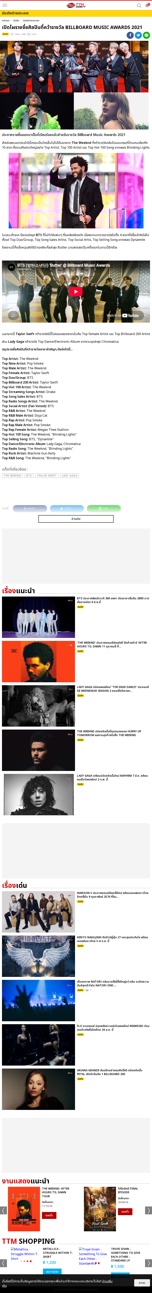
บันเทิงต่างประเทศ (31, 20)
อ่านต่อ (76, 519)
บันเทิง (16, 20)
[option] (38, 1209)
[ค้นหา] (139, 5)
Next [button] (148, 1210)
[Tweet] (138, 35)
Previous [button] (3, 1210)
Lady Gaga (69, 476)
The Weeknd (12, 476)
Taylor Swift (47, 476)
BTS (29, 476)
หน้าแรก (6, 20)
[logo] (76, 5)
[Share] (130, 35)
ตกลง (142, 1282)
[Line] (146, 35)
